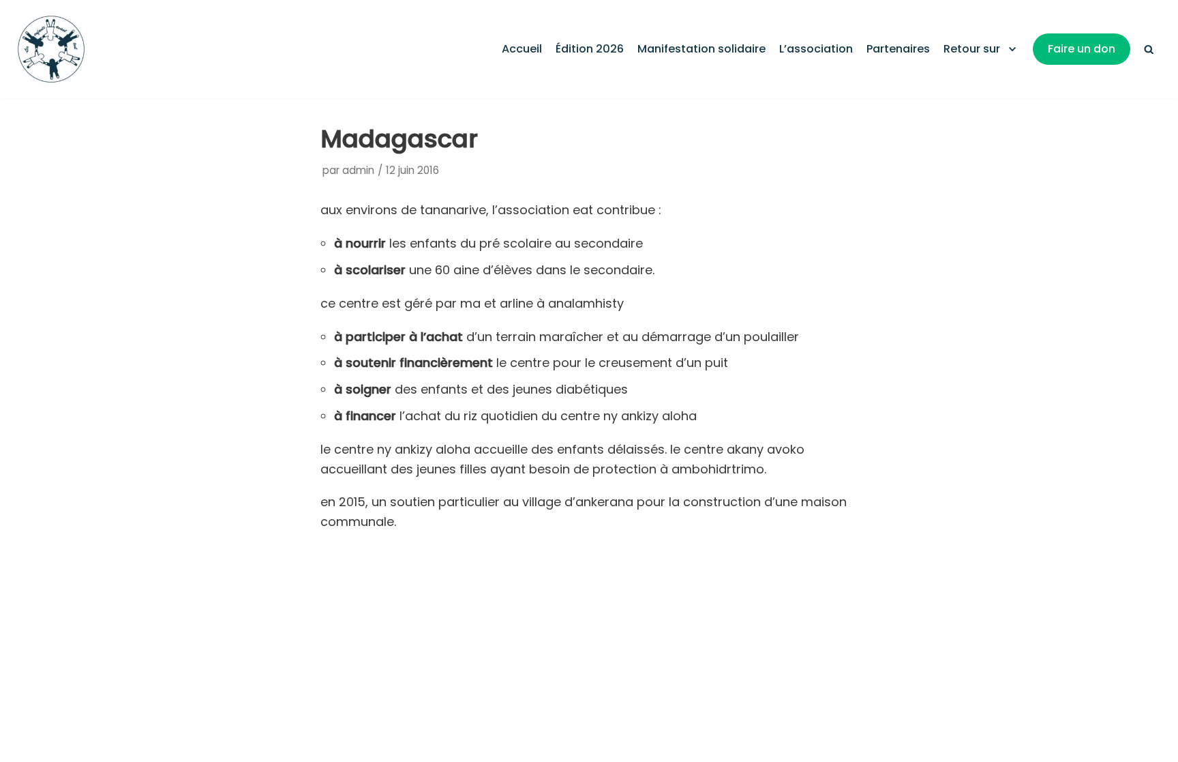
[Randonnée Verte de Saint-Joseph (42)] (51, 49)
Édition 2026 (590, 49)
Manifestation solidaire (701, 49)
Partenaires (898, 49)
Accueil (522, 49)
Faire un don (1081, 49)
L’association (816, 49)
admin (358, 170)
